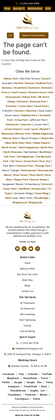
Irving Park (21, 119)
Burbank (47, 87)
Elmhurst (22, 101)
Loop (26, 129)
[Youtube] (30, 248)
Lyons (34, 129)
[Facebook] (17, 248)
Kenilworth (12, 124)
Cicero (5, 92)
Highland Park (29, 115)
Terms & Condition (20, 407)
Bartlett (18, 83)
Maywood (7, 133)
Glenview (31, 110)
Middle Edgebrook (43, 133)
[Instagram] (37, 248)
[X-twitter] (24, 248)
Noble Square (41, 142)
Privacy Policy (36, 407)
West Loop (11, 197)
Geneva (19, 110)
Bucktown (34, 87)
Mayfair (44, 129)
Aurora (46, 78)
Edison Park (29, 96)
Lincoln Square (13, 129)
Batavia (29, 83)
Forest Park (41, 106)
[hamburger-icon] (10, 35)
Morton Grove (11, 138)
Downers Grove (37, 92)
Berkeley (7, 87)
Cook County (18, 92)
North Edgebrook (29, 147)
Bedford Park (44, 83)
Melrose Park (23, 133)
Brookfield (20, 87)
